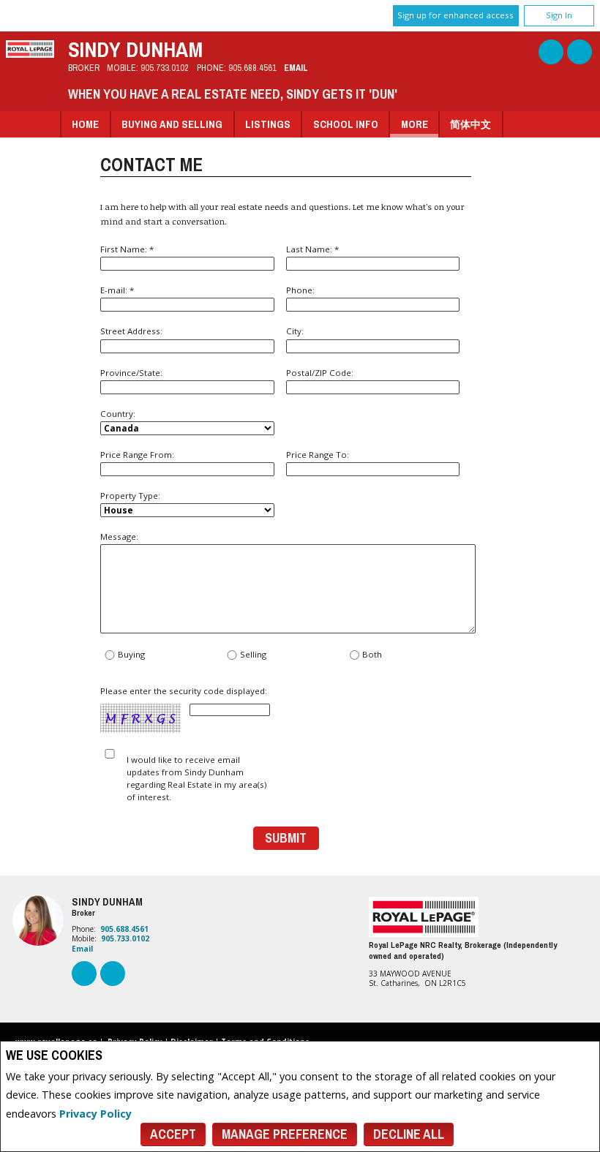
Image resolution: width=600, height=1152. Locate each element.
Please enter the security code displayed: (183, 691)
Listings (267, 124)
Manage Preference (285, 1134)
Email (296, 67)
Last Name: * (312, 249)
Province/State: (131, 372)
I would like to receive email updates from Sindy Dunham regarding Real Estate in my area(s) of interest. (196, 778)
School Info (345, 124)
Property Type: (130, 495)
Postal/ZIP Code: (319, 372)
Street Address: (131, 330)
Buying (131, 655)
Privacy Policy (95, 1114)
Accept (173, 1134)
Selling (253, 655)
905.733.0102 (164, 67)
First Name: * (127, 249)
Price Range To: (317, 454)
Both (372, 655)
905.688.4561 (252, 67)
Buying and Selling (171, 124)
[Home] (30, 54)
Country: (117, 413)
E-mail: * (117, 290)
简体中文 (470, 124)
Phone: (300, 290)
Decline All (408, 1134)
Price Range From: (137, 454)
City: (295, 330)
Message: (119, 536)
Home (85, 124)
